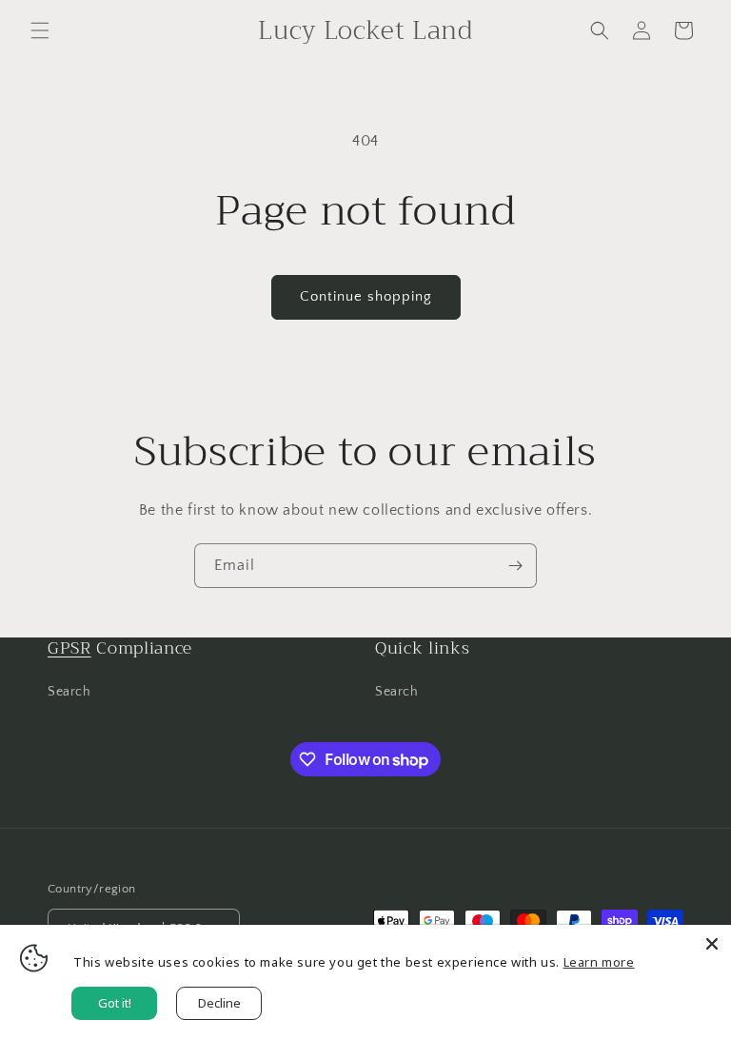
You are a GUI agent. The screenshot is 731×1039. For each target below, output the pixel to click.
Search (69, 691)
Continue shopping (366, 296)
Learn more (599, 961)
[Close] (711, 943)
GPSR (69, 648)
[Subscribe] (515, 565)
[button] (40, 30)
